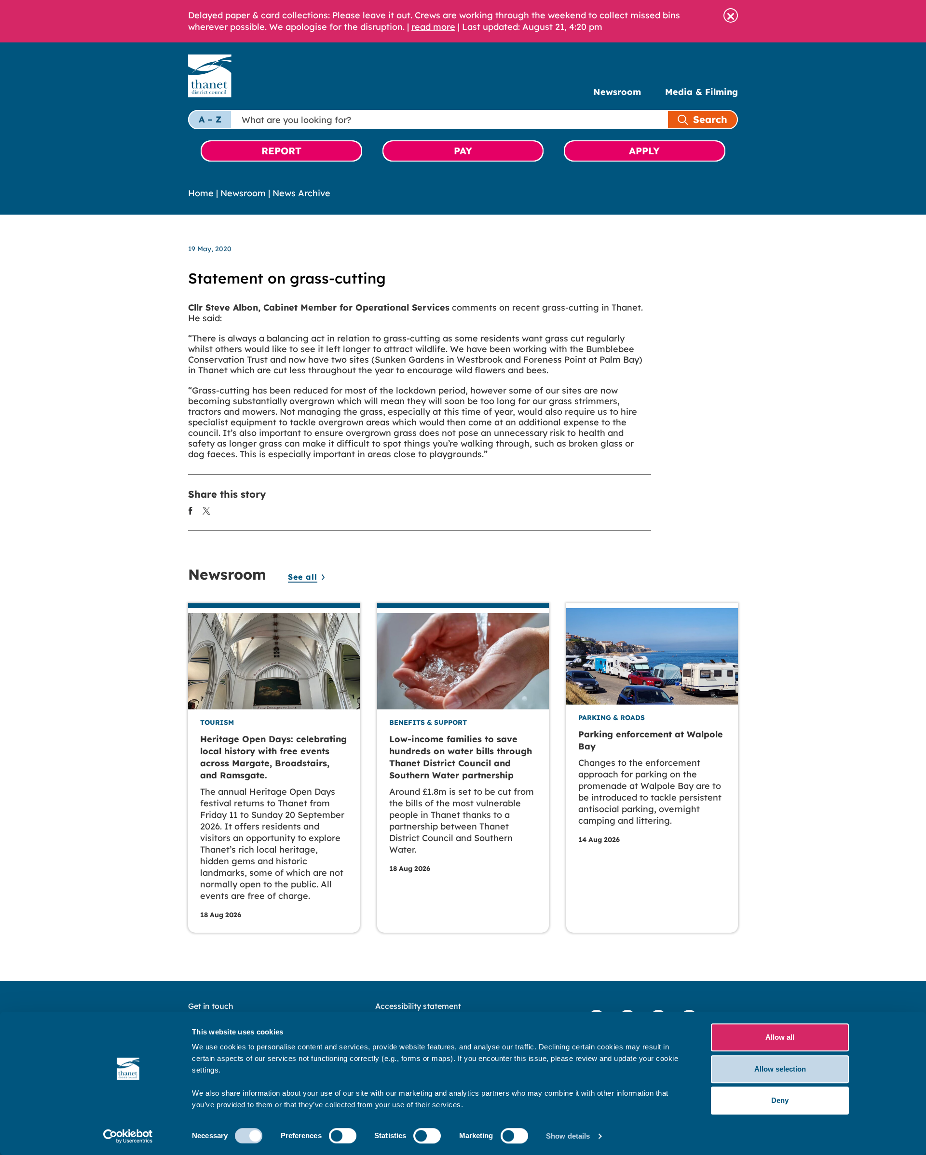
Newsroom (617, 91)
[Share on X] (206, 510)
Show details (568, 1136)
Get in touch (210, 1006)
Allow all (779, 1037)
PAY (463, 151)
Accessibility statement (418, 1006)
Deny (780, 1100)
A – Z (210, 119)
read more (433, 26)
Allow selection (780, 1069)
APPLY (644, 151)
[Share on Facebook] (190, 510)
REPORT (281, 151)
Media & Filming (701, 91)
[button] (730, 15)
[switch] (342, 1135)
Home (201, 193)
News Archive (301, 193)
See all (302, 577)
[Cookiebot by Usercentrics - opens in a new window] (128, 1136)
